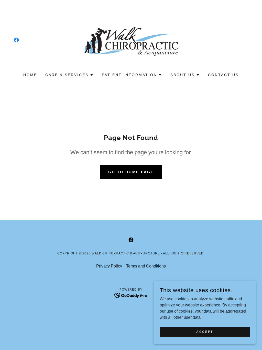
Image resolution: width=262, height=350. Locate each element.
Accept (204, 331)
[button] (69, 75)
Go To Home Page (131, 172)
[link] (16, 40)
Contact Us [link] (223, 75)
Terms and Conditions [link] (146, 266)
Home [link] (30, 75)
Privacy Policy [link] (109, 266)
